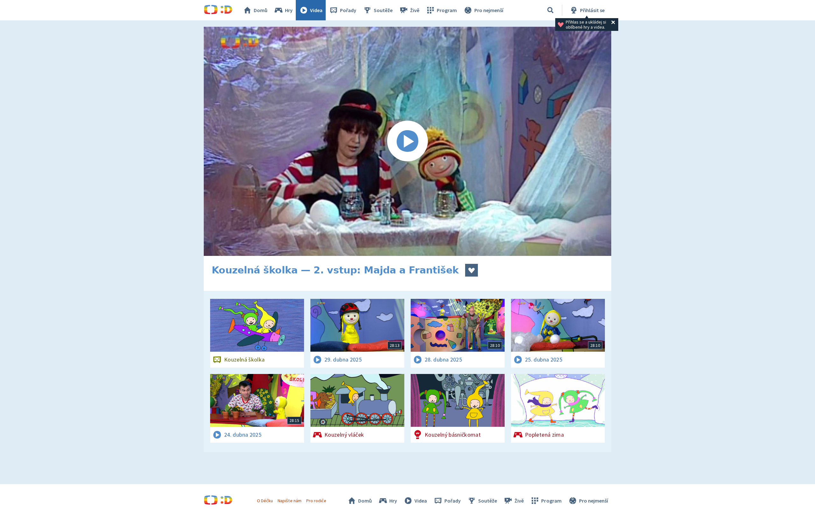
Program (447, 10)
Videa (316, 10)
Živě (414, 10)
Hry (289, 10)
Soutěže (383, 10)
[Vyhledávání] (550, 10)
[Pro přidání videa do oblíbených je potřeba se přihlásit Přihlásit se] (471, 270)
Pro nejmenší (488, 10)
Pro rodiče (316, 500)
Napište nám (289, 500)
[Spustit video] (407, 141)
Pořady (348, 10)
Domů (260, 10)
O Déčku (265, 500)
